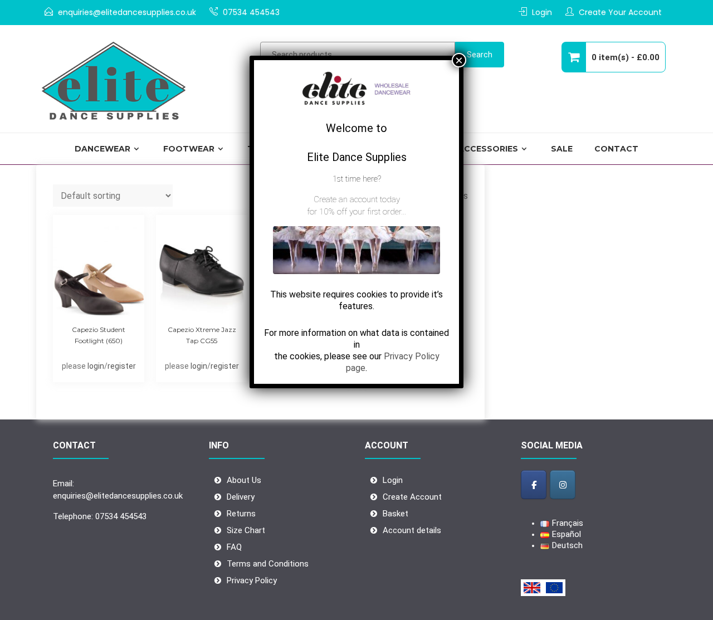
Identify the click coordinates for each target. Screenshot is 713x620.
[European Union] (554, 587)
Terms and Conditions (268, 564)
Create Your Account (620, 12)
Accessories (488, 149)
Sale (562, 149)
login (95, 366)
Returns (241, 514)
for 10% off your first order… (356, 212)
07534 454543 (251, 12)
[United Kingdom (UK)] (532, 587)
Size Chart (246, 530)
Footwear (188, 149)
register (122, 366)
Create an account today (357, 199)
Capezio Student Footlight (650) (98, 335)
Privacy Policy (252, 580)
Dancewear (102, 149)
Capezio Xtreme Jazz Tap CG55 (202, 335)
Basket (395, 514)
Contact (616, 149)
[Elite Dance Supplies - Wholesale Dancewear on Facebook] (533, 484)
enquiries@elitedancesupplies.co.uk (127, 12)
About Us (244, 480)
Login (542, 12)
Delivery (241, 497)
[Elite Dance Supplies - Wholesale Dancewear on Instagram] (562, 484)
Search (479, 54)
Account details (412, 530)
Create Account (412, 497)
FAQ (234, 547)
